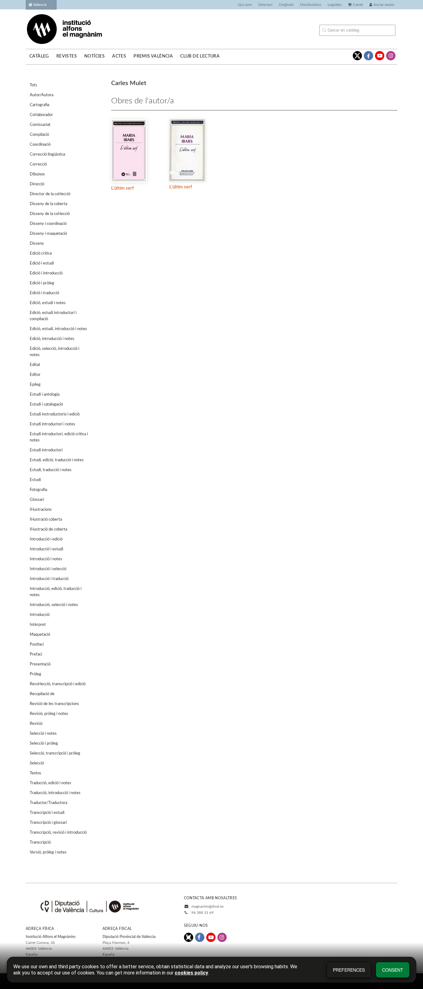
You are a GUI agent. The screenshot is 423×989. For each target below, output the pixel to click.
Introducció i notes (46, 559)
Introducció (40, 615)
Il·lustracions (41, 510)
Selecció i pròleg (44, 744)
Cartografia (39, 105)
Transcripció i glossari (48, 823)
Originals (286, 4)
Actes (119, 56)
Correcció (38, 164)
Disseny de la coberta (48, 204)
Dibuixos (37, 174)
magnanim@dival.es (207, 906)
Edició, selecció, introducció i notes (54, 352)
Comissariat (40, 125)
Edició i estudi (42, 263)
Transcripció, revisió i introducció (58, 833)
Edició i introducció (46, 273)
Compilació (39, 135)
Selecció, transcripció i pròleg (55, 753)
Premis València (153, 56)
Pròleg (35, 674)
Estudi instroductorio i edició (55, 414)
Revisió (36, 724)
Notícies (94, 56)
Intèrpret (38, 625)
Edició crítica (41, 254)
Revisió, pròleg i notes (49, 714)
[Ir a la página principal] (64, 28)
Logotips (335, 4)
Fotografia (38, 490)
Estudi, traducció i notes (51, 470)
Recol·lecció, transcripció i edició (57, 684)
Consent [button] (392, 970)
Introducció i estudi (46, 549)
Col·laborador (41, 115)
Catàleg (39, 56)
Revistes (66, 56)
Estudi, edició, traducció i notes (57, 460)
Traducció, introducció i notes (55, 793)
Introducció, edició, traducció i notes (55, 592)
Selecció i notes (43, 734)
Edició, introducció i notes (52, 339)
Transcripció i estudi (47, 813)
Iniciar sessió (384, 4)
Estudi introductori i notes (52, 424)
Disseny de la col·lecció (50, 214)
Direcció (37, 184)
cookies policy (191, 973)
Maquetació (40, 635)
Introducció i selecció (48, 569)
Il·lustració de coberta (48, 529)
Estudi (35, 480)
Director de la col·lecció (50, 194)
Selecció (37, 763)
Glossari (37, 500)
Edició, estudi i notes (48, 303)
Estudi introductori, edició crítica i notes (59, 437)
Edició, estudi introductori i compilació (53, 316)
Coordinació (40, 145)
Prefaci (36, 654)
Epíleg (35, 385)
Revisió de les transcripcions (54, 704)
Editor (35, 375)
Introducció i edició (46, 539)
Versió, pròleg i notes (48, 852)
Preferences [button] (349, 970)
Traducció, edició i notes (50, 783)
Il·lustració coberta (46, 520)
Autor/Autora (41, 95)
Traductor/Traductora (48, 803)
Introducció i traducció (49, 579)
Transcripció (40, 843)
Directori (265, 4)
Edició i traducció (44, 293)
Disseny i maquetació (48, 234)
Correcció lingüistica (47, 155)
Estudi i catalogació (46, 404)
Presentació (40, 664)
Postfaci (37, 645)
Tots (33, 85)
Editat (35, 365)
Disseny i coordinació (48, 224)
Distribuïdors (310, 4)
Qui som (245, 4)
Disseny (37, 244)
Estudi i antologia (44, 395)
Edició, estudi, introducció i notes (58, 329)
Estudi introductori (46, 450)
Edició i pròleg (42, 283)
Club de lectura (200, 56)
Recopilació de (42, 694)
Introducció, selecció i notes (54, 605)
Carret (358, 4)
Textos (35, 773)
